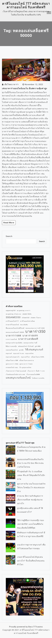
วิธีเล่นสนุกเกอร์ (34, 349)
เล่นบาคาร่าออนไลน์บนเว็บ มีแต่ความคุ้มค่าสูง (24, 88)
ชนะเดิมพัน (24, 325)
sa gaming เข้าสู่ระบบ (13, 314)
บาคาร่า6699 (30, 335)
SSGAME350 (13, 317)
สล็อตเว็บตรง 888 (12, 360)
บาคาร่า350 (35, 331)
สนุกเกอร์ (9, 353)
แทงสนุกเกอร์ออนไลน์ (18, 377)
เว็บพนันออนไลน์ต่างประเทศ (15, 374)
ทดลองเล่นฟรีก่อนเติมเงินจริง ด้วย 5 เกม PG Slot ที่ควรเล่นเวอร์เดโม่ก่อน (30, 463)
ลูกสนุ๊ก (21, 350)
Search (9, 236)
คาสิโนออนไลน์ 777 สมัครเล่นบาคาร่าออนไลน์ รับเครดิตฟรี (26, 5)
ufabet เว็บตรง (36, 317)
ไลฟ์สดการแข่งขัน (38, 378)
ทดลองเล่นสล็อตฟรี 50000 (15, 332)
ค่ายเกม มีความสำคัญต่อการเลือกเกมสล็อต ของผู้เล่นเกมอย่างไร (30, 500)
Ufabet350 (25, 317)
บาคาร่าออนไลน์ (11, 339)
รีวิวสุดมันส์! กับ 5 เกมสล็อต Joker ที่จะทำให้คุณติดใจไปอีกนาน (31, 475)
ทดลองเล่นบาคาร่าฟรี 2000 (35, 328)
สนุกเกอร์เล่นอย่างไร (13, 357)
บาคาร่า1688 (13, 335)
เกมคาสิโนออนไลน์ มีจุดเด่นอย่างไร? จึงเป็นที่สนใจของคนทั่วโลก (30, 561)
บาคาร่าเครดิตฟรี (28, 339)
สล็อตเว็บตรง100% (37, 357)
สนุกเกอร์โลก (25, 357)
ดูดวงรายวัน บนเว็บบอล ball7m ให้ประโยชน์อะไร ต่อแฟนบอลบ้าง (31, 487)
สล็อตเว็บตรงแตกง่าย (26, 360)
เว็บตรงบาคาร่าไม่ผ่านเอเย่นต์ (16, 371)
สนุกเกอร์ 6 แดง (18, 353)
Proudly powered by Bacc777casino (26, 627)
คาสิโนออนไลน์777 (12, 321)
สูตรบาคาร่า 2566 (12, 364)
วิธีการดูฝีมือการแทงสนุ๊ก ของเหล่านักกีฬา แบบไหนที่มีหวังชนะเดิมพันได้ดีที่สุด (30, 524)
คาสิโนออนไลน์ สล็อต (27, 321)
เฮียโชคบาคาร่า (11, 84)
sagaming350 (11, 310)
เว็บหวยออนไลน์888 (33, 374)
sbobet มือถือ (26, 314)
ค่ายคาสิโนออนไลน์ (12, 325)
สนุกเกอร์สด (29, 353)
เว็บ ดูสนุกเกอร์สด (25, 367)
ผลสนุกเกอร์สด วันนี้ (30, 343)
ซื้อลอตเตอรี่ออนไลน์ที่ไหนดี (15, 328)
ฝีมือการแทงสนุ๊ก (11, 346)
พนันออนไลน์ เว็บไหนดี (26, 346)
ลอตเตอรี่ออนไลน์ (12, 350)
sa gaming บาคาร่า (23, 310)
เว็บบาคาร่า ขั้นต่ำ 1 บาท (36, 371)
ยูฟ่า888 (37, 346)
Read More (8, 223)
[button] (49, 13)
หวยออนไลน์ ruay (12, 367)
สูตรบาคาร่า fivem (26, 364)
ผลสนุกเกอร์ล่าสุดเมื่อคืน (14, 343)
